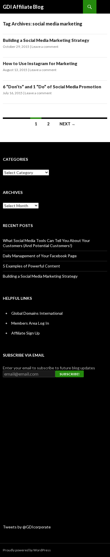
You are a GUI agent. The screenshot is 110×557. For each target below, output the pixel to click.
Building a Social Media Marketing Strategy (46, 40)
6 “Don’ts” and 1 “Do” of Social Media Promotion (52, 86)
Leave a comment (45, 46)
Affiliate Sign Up (25, 333)
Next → (67, 123)
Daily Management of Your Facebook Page (40, 255)
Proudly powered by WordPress (27, 550)
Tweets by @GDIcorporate (27, 526)
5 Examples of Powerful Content (31, 265)
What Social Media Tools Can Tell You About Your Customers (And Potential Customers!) (46, 243)
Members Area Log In (30, 323)
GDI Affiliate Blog (23, 7)
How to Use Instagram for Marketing (40, 63)
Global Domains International (37, 313)
